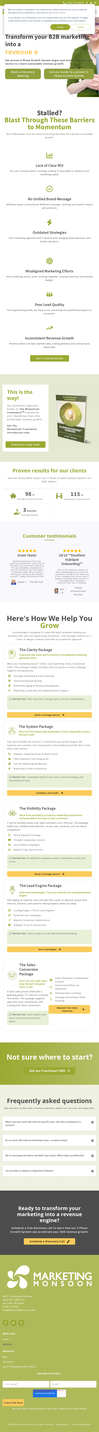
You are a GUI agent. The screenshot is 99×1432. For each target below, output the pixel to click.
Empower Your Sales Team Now (67, 1009)
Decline (81, 27)
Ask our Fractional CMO (47, 1071)
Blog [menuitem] (5, 1356)
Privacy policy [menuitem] (61, 1424)
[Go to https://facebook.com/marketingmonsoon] (87, 3)
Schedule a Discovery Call (47, 1241)
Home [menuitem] (5, 1339)
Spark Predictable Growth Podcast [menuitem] (19, 1366)
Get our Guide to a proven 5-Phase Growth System (69, 74)
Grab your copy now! (25, 444)
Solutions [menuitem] (7, 1344)
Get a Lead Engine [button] (47, 949)
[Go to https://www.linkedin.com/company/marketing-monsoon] (91, 3)
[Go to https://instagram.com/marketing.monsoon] (95, 3)
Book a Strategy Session (47, 715)
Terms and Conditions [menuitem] (81, 1424)
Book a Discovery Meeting (23, 74)
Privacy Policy (58, 13)
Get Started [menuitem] (8, 1361)
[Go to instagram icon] (21, 1323)
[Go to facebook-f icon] (6, 1323)
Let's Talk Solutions (49, 358)
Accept (60, 27)
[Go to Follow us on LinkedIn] (13, 1323)
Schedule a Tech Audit (47, 793)
